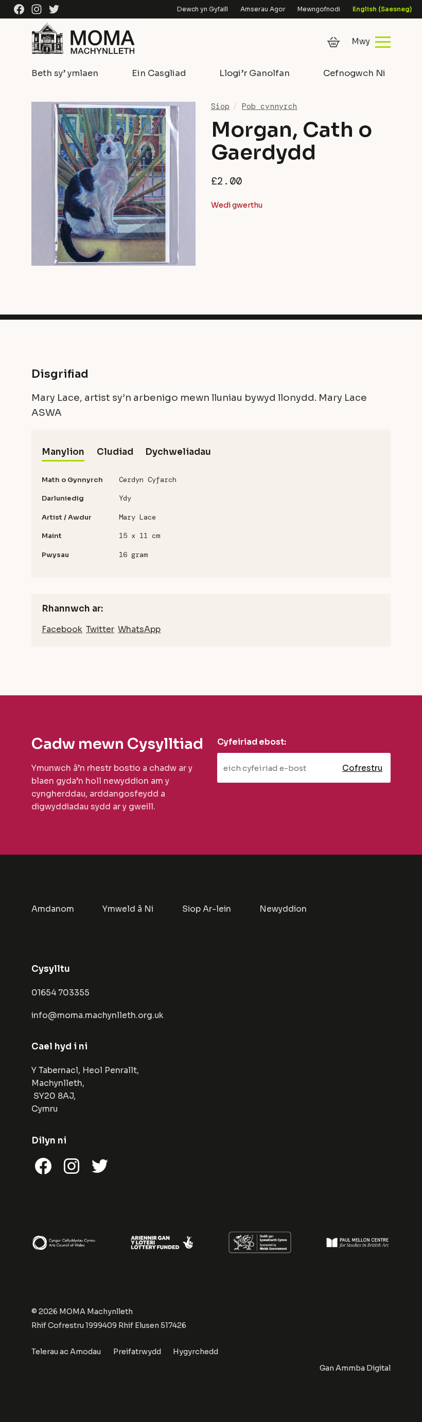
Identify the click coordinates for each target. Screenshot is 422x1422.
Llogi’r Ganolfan (254, 73)
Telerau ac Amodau (66, 1351)
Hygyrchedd (195, 1351)
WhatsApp (139, 629)
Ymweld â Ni (127, 909)
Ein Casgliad (159, 73)
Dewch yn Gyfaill (202, 9)
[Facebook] (19, 9)
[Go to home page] (82, 54)
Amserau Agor (263, 9)
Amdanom (52, 909)
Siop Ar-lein (206, 909)
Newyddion (283, 909)
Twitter (100, 629)
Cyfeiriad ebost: (251, 742)
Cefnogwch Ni (354, 73)
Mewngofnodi (318, 9)
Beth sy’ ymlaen (64, 73)
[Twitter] (54, 9)
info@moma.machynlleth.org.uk (97, 1015)
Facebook (62, 629)
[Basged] (333, 42)
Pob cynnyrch (269, 106)
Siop (220, 106)
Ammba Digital (363, 1368)
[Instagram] (36, 9)
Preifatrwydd (137, 1351)
